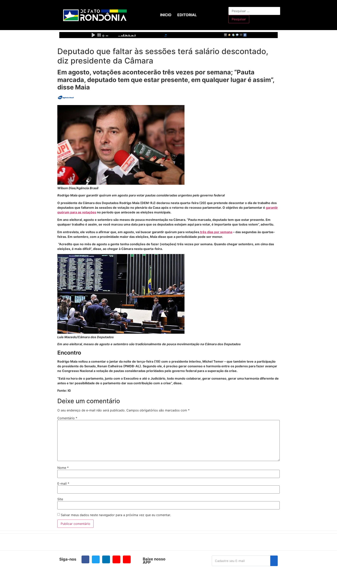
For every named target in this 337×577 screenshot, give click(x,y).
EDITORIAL (187, 15)
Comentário (67, 418)
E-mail (63, 483)
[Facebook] (85, 559)
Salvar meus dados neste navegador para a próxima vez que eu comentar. (116, 514)
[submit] (274, 561)
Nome (63, 467)
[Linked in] (106, 559)
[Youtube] (116, 559)
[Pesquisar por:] (254, 11)
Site (60, 499)
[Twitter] (96, 559)
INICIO (165, 15)
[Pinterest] (127, 559)
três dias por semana (215, 232)
